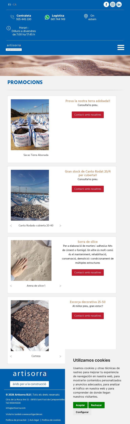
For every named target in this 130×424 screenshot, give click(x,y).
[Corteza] (36, 325)
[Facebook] (106, 6)
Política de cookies (51, 420)
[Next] (61, 226)
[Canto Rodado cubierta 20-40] (36, 195)
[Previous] (11, 226)
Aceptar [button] (80, 405)
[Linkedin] (119, 6)
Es (9, 4)
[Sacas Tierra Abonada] (36, 124)
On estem (92, 17)
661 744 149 (58, 17)
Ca (14, 4)
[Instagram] (112, 6)
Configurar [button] (82, 412)
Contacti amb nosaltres (87, 115)
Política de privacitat (16, 420)
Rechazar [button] (96, 405)
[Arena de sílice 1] (36, 260)
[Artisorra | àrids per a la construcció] (14, 51)
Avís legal (34, 420)
